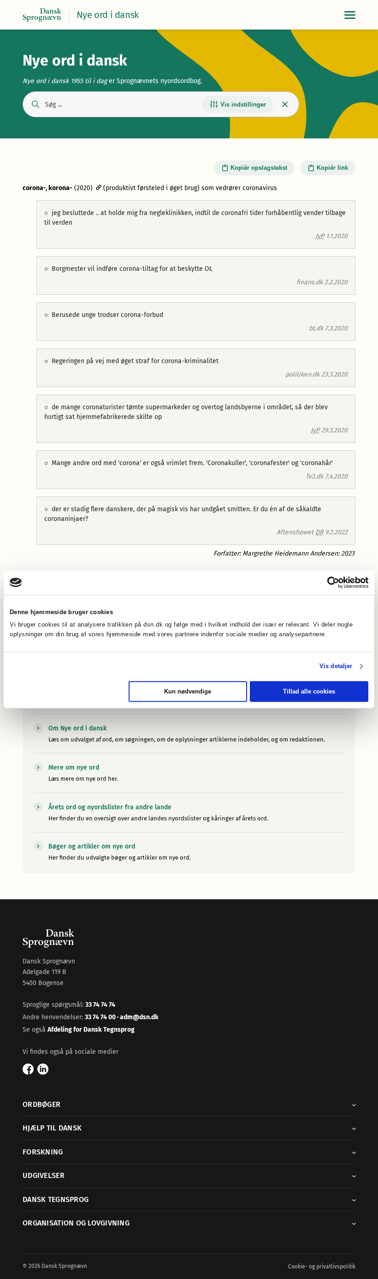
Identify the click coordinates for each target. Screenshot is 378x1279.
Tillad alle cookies (309, 691)
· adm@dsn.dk (138, 1017)
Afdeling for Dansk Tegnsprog (91, 1030)
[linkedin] (42, 1069)
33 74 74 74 (100, 1005)
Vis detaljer (335, 666)
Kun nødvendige (187, 691)
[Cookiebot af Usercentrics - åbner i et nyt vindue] (328, 582)
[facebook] (28, 1069)
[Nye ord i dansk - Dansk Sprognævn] (42, 15)
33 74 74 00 (101, 1017)
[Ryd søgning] (285, 104)
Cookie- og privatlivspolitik (321, 1266)
